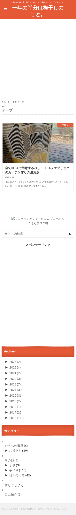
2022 (15, 384)
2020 (15, 395)
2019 (15, 401)
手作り (14, 470)
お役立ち (15, 450)
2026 (15, 361)
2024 (15, 373)
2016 (16, 418)
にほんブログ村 (38, 223)
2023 (15, 378)
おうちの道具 (14, 445)
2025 (15, 367)
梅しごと (11, 485)
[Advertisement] (38, 61)
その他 (9, 460)
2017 (15, 412)
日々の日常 (17, 475)
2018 (15, 406)
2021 (15, 390)
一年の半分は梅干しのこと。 (38, 10)
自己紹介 (11, 494)
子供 (12, 465)
